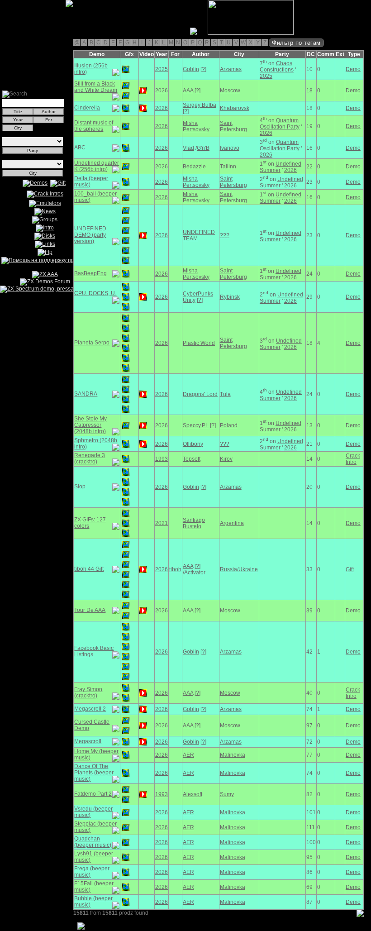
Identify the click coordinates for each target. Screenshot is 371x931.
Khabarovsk (234, 108)
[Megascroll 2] (125, 709)
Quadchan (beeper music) (92, 842)
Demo (353, 69)
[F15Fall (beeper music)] (125, 887)
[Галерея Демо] (52, 33)
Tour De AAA (89, 610)
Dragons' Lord (200, 394)
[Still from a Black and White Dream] (125, 85)
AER (188, 755)
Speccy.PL (196, 425)
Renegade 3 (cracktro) (89, 458)
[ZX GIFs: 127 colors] (125, 513)
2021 (161, 523)
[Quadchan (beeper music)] (125, 842)
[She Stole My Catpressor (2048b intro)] (125, 425)
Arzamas (231, 69)
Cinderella (87, 108)
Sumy (227, 794)
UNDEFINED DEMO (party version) (90, 234)
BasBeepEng (90, 273)
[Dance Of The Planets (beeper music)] (125, 773)
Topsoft (191, 459)
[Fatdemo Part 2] (125, 789)
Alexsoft (192, 794)
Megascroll (87, 741)
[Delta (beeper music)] (125, 182)
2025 (161, 69)
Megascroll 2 (90, 709)
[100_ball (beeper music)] (125, 197)
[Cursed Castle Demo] (125, 720)
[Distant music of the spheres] (125, 126)
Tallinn (228, 166)
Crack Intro (353, 459)
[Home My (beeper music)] (125, 755)
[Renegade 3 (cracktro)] (125, 459)
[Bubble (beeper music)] (125, 902)
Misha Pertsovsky (196, 126)
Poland (229, 425)
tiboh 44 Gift (89, 569)
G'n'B (203, 148)
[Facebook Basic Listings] (125, 626)
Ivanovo (229, 148)
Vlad (188, 148)
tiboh (175, 569)
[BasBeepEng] (125, 273)
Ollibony (193, 444)
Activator (194, 572)
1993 (161, 459)
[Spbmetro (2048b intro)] (125, 444)
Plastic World (199, 343)
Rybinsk (230, 297)
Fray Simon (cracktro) (88, 692)
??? (224, 235)
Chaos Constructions (277, 66)
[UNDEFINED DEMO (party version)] (125, 210)
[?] (203, 69)
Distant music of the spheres (93, 125)
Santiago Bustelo (194, 523)
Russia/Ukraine (239, 569)
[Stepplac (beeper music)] (125, 827)
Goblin (191, 69)
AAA (188, 90)
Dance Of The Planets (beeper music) (94, 772)
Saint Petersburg (233, 126)
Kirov (226, 459)
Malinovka (232, 755)
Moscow (230, 90)
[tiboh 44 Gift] (125, 544)
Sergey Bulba (199, 105)
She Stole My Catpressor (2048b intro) (90, 424)
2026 (161, 90)
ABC (80, 147)
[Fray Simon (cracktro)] (125, 688)
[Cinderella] (125, 108)
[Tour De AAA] (125, 605)
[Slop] (125, 472)
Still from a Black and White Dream (95, 87)
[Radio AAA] (3, 33)
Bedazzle (194, 166)
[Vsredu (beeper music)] (125, 812)
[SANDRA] (125, 379)
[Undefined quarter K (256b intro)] (125, 166)
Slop (80, 486)
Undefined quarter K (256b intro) (96, 166)
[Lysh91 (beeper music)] (125, 857)
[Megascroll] (125, 741)
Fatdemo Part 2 (93, 794)
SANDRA (85, 394)
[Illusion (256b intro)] (125, 69)
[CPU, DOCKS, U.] (125, 287)
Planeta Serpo (91, 342)
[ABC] (125, 148)
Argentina (232, 523)
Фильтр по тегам (296, 42)
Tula (225, 394)
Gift (350, 569)
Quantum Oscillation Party (280, 123)
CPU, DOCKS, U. (95, 293)
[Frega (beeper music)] (125, 872)
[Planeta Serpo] (125, 318)
